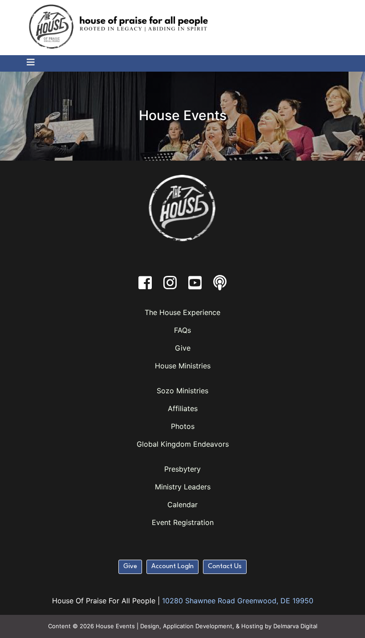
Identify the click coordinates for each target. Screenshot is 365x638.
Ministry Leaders (183, 486)
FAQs (182, 330)
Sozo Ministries (182, 390)
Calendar (182, 504)
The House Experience (182, 312)
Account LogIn (172, 566)
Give (183, 347)
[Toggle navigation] (26, 62)
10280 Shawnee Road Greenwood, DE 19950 (237, 600)
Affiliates (183, 408)
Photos (183, 426)
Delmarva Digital (295, 626)
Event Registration (183, 522)
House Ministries (183, 365)
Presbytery (182, 468)
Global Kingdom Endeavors (183, 444)
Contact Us (225, 566)
